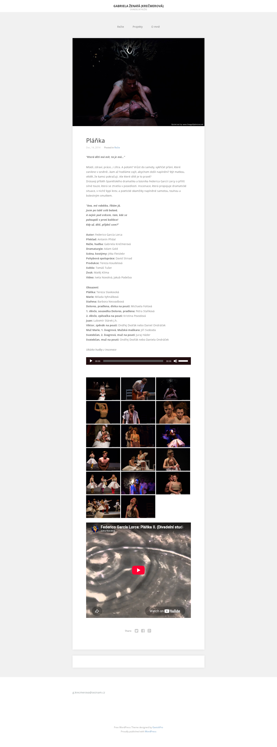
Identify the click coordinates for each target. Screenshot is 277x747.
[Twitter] (137, 631)
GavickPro (157, 727)
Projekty (138, 26)
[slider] (183, 360)
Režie (120, 26)
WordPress (150, 731)
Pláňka (95, 140)
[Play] (91, 361)
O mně (155, 26)
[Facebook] (143, 631)
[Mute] (175, 361)
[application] (138, 361)
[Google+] (149, 631)
